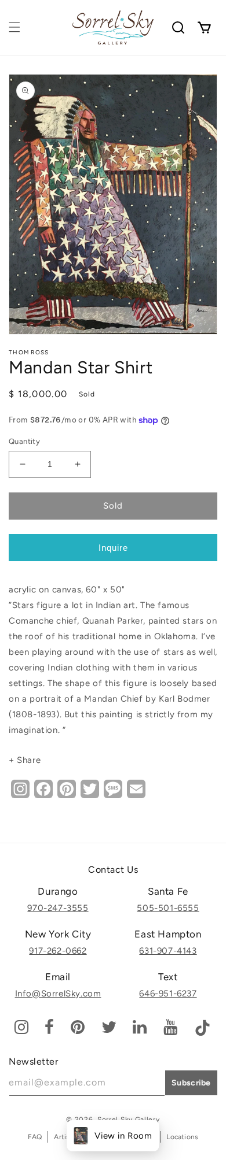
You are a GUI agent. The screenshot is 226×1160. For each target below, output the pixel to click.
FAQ (35, 1137)
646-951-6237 (167, 993)
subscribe (191, 1083)
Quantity (24, 441)
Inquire (113, 548)
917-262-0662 (57, 951)
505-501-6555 (168, 908)
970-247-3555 (57, 908)
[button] (14, 27)
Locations (182, 1137)
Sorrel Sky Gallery (128, 1119)
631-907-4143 (167, 951)
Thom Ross (29, 352)
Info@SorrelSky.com (58, 993)
